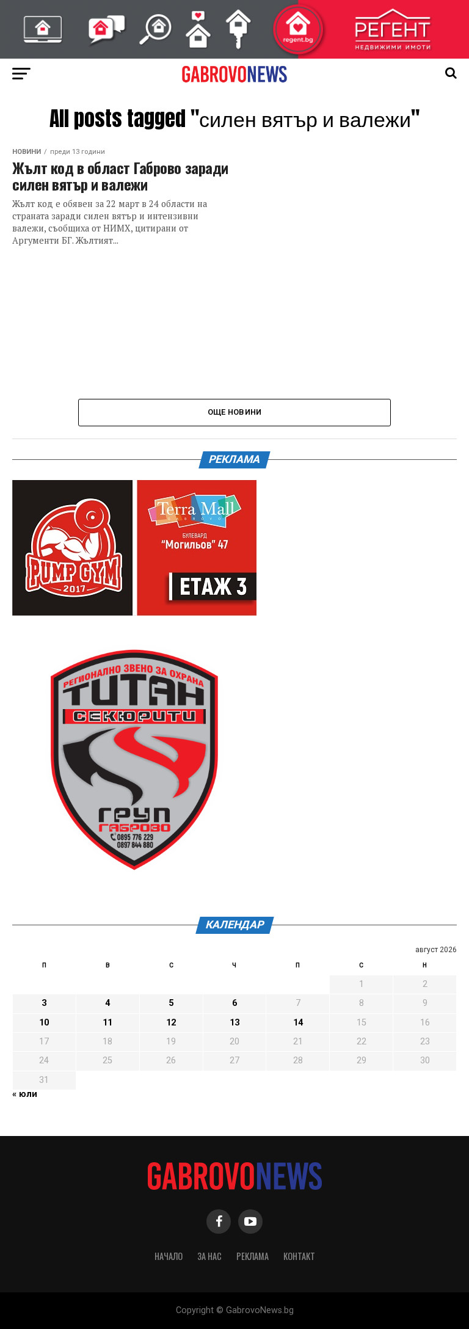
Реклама (252, 1256)
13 (234, 1023)
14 (298, 1023)
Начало (169, 1256)
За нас (209, 1256)
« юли (24, 1094)
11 (107, 1023)
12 (171, 1023)
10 (44, 1023)
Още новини (235, 412)
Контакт (299, 1256)
